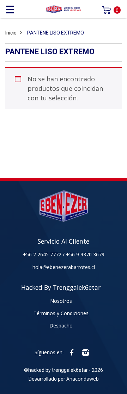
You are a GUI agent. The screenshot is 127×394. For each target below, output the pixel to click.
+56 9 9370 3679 (85, 254)
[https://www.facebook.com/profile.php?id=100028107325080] (72, 352)
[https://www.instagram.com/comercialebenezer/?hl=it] (85, 352)
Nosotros (61, 301)
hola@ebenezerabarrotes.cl (63, 267)
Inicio (11, 33)
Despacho (61, 325)
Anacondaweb (82, 378)
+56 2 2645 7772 (43, 254)
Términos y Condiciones (61, 313)
